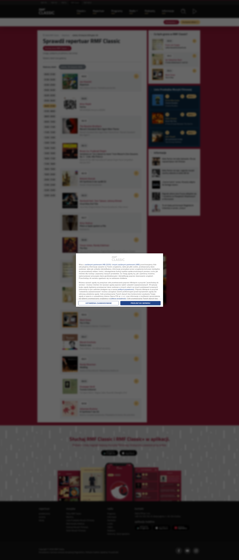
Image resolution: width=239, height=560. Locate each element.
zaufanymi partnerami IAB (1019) (98, 265)
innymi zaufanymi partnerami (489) (126, 265)
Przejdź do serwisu (140, 303)
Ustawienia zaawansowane (99, 303)
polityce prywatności (126, 289)
